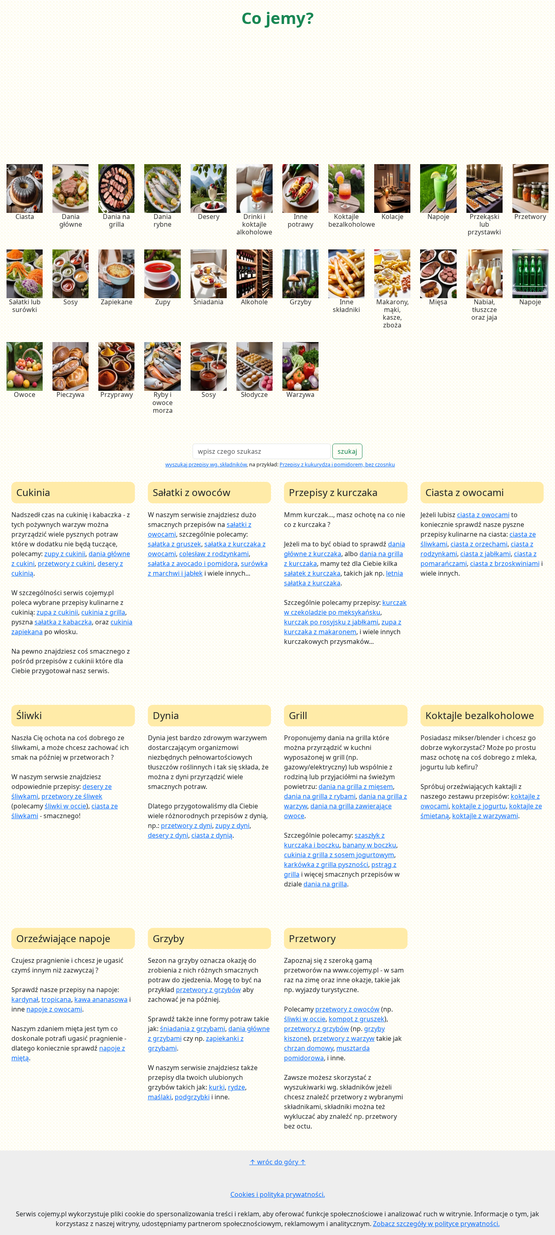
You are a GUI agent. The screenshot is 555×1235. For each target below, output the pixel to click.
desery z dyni (168, 835)
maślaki (159, 1096)
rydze (236, 1087)
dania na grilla (325, 884)
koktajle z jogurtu (479, 806)
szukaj (347, 451)
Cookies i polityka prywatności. (277, 1194)
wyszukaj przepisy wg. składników (206, 464)
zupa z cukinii (57, 612)
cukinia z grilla (103, 612)
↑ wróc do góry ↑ (277, 1161)
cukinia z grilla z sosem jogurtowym (339, 854)
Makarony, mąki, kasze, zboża (392, 313)
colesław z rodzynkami (214, 553)
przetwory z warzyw (344, 1038)
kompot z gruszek (356, 1018)
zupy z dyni (232, 825)
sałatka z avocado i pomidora (193, 563)
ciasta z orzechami (479, 544)
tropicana (56, 999)
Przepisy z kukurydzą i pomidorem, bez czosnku (337, 464)
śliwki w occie (65, 806)
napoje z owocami (54, 1009)
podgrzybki (192, 1096)
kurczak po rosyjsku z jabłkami (331, 622)
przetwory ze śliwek (71, 796)
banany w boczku (369, 845)
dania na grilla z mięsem (356, 786)
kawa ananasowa (101, 999)
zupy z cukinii (64, 553)
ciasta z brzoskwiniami (505, 563)
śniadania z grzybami (192, 1028)
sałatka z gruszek (174, 544)
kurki (217, 1087)
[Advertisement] (277, 97)
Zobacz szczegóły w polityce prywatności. (436, 1223)
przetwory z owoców (347, 1009)
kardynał (24, 999)
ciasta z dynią (211, 835)
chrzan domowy (308, 1048)
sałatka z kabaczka (63, 622)
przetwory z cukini (66, 563)
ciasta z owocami (483, 514)
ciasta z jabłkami (485, 553)
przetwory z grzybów (208, 989)
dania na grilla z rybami (320, 796)
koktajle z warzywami (485, 815)
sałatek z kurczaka (312, 573)
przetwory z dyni (186, 825)
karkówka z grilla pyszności (326, 864)
